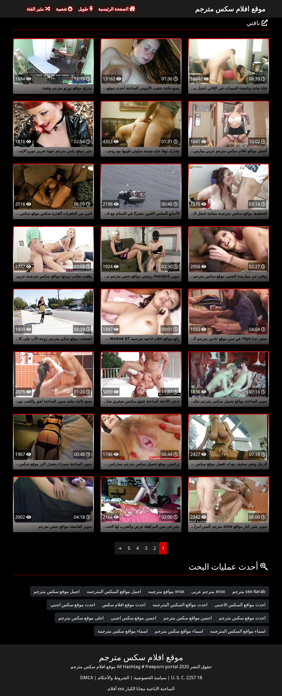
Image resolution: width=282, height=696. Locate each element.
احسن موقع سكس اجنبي (133, 618)
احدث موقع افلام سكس (123, 605)
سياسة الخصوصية (149, 678)
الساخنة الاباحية (160, 689)
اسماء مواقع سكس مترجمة (122, 631)
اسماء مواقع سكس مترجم (179, 631)
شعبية (62, 9)
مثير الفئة (36, 9)
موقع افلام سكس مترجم (230, 8)
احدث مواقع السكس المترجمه (180, 605)
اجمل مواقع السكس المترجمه (114, 591)
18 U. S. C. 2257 (186, 678)
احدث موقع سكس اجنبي (72, 605)
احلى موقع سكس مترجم (81, 618)
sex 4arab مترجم (248, 591)
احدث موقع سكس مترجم (242, 618)
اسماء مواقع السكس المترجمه (237, 631)
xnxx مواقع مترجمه (166, 591)
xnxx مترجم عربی (208, 591)
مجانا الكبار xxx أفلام (126, 689)
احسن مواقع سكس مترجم (187, 618)
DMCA (86, 678)
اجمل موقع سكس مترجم (57, 591)
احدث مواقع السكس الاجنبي (240, 605)
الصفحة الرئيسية (113, 9)
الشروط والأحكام (113, 678)
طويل (84, 9)
